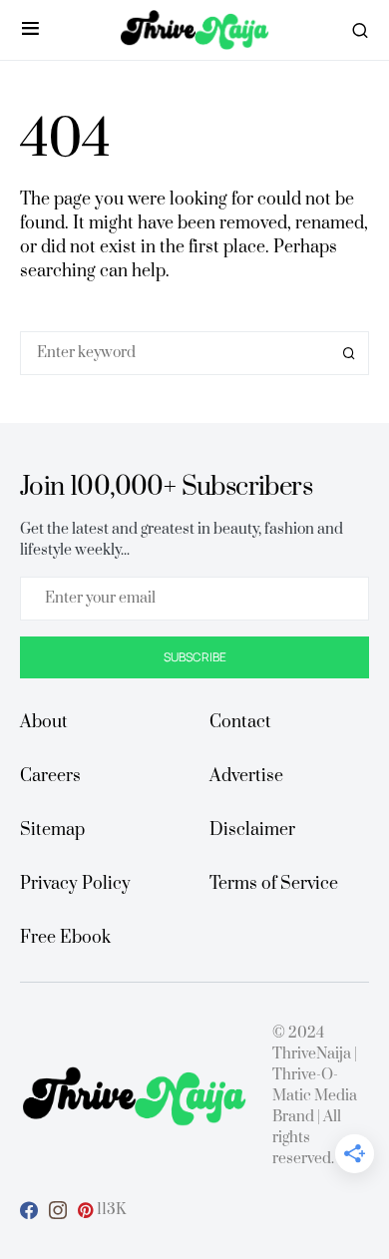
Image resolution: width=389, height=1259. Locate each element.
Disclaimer (252, 830)
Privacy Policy (75, 884)
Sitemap (52, 830)
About (44, 722)
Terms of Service (273, 884)
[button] (30, 30)
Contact (240, 722)
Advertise (246, 776)
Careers (50, 776)
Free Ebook (65, 938)
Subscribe (195, 656)
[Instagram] (58, 1210)
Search (349, 353)
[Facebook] (29, 1210)
